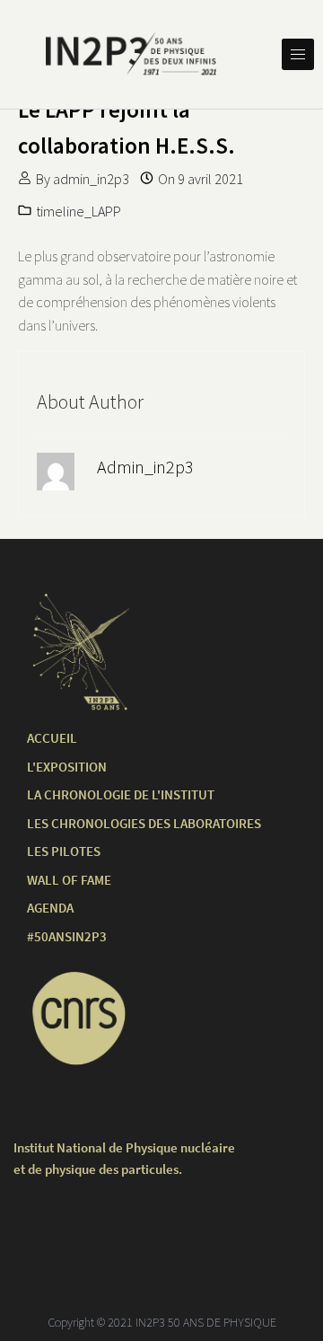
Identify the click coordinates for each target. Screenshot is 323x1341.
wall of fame (69, 879)
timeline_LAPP (78, 211)
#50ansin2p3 (67, 936)
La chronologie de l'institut (120, 794)
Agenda (50, 907)
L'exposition (67, 766)
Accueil (52, 737)
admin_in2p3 (91, 179)
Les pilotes (63, 851)
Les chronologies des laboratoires (144, 823)
